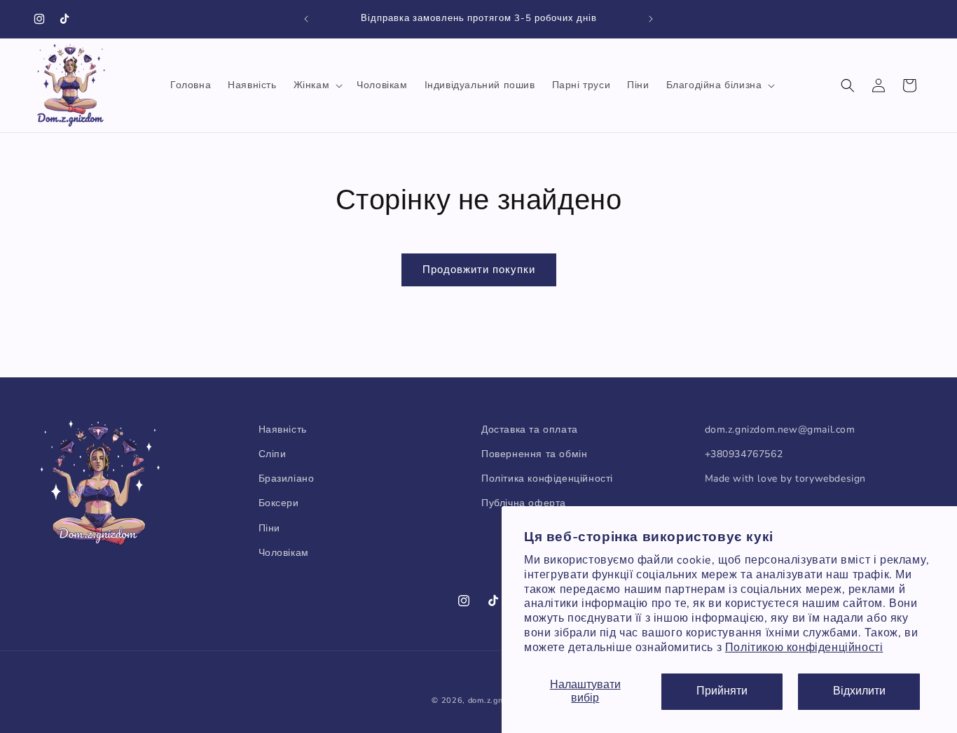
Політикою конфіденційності (804, 647)
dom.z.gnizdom (496, 700)
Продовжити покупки (478, 270)
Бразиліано (287, 479)
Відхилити (859, 691)
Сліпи (273, 454)
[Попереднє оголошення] (306, 19)
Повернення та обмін (534, 454)
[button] (317, 85)
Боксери (279, 503)
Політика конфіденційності (547, 479)
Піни (269, 528)
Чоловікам (284, 552)
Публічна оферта (523, 503)
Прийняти (722, 691)
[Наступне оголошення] (650, 19)
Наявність (283, 429)
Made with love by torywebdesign (786, 479)
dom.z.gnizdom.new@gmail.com (780, 429)
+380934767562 (744, 454)
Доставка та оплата (529, 429)
